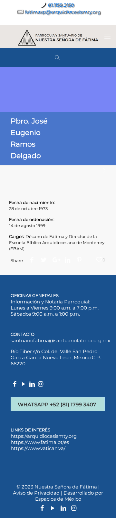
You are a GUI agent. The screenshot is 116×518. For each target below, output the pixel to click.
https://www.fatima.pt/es (40, 442)
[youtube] (23, 384)
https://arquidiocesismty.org (44, 436)
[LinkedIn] (63, 20)
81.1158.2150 (61, 5)
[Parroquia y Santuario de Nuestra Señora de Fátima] (58, 37)
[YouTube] (53, 20)
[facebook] (15, 384)
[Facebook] (42, 20)
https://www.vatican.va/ (38, 448)
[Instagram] (73, 20)
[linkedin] (32, 384)
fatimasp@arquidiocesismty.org (62, 12)
